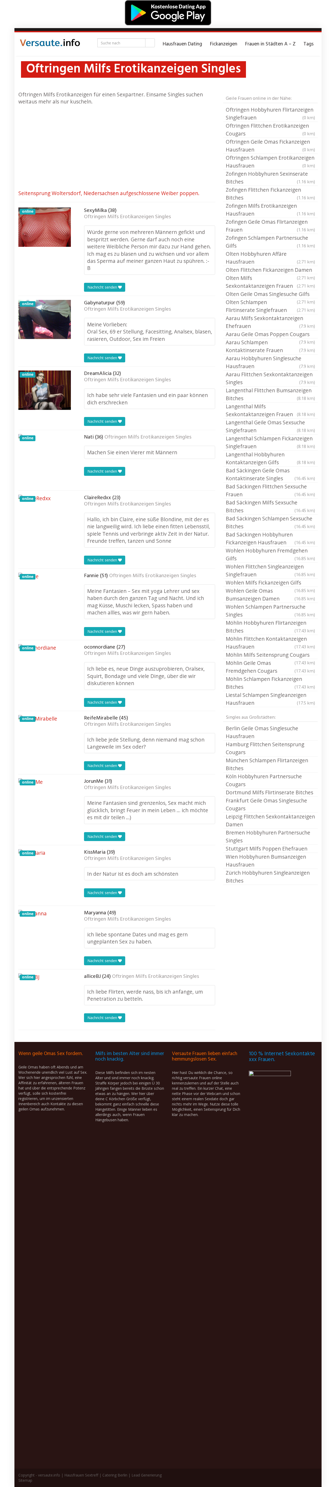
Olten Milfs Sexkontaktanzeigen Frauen (270, 281)
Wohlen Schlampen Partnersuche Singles (270, 610)
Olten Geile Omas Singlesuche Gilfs (270, 294)
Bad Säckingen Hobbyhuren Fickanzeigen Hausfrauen (270, 538)
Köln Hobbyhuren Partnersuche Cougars (264, 780)
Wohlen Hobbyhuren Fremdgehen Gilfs (270, 554)
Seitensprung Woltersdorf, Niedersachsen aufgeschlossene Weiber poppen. (109, 193)
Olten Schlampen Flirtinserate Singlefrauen (270, 306)
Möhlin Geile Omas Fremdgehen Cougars (270, 666)
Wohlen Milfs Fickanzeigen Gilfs (270, 583)
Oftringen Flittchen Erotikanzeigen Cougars (270, 129)
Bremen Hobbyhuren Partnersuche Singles (268, 836)
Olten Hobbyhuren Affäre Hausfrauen (270, 257)
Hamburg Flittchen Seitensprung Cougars (265, 748)
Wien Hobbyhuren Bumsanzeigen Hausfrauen (266, 860)
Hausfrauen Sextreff (81, 1475)
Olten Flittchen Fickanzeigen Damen (270, 270)
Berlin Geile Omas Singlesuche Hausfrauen (262, 732)
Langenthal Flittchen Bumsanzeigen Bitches (270, 394)
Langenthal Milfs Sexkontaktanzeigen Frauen (270, 410)
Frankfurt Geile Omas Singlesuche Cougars (266, 804)
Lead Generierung (147, 1475)
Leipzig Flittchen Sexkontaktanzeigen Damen (270, 820)
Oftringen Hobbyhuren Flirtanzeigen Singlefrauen (270, 113)
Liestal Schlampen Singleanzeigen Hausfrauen (270, 698)
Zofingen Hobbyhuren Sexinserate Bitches (270, 177)
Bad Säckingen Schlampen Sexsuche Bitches (270, 522)
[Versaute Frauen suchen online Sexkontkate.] (49, 44)
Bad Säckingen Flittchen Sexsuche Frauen (270, 490)
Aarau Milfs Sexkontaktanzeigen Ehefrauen (270, 322)
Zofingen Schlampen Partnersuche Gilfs (270, 241)
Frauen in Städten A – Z (270, 44)
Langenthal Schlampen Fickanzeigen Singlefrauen (270, 442)
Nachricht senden (102, 287)
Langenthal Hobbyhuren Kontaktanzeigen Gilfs (270, 458)
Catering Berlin (114, 1475)
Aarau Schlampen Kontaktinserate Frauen (270, 346)
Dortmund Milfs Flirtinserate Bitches (269, 792)
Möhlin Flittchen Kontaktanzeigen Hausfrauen (270, 642)
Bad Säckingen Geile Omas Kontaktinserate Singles (270, 474)
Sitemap (25, 1480)
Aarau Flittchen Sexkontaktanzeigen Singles (270, 378)
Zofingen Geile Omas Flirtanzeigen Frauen (270, 225)
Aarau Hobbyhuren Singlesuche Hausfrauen (270, 362)
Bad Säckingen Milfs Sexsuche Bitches (270, 506)
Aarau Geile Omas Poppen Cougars (270, 334)
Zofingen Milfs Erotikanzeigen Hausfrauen (270, 209)
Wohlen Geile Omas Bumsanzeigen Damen (270, 594)
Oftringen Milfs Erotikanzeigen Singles (127, 217)
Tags (308, 44)
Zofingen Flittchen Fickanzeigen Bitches (270, 193)
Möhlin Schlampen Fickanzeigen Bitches (270, 682)
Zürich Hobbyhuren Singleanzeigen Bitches (268, 876)
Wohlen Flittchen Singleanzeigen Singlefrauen (270, 570)
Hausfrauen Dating (182, 44)
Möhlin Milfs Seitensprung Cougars (270, 655)
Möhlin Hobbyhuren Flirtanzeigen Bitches (270, 626)
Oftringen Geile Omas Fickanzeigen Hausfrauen (270, 145)
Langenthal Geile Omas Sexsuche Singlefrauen (270, 426)
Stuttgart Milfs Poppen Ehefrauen (266, 848)
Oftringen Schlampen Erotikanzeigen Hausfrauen (270, 161)
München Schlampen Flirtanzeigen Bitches (267, 764)
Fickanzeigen (223, 44)
